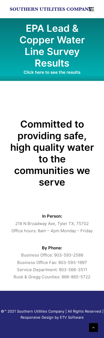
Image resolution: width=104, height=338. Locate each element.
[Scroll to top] (93, 327)
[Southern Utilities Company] (51, 9)
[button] (91, 9)
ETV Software (72, 317)
